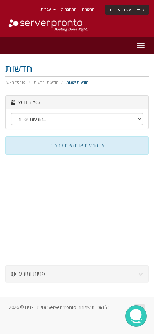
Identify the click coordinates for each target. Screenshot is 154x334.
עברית (46, 9)
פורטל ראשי (15, 82)
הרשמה (88, 9)
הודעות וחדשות (46, 82)
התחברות (69, 9)
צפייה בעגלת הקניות (127, 9)
